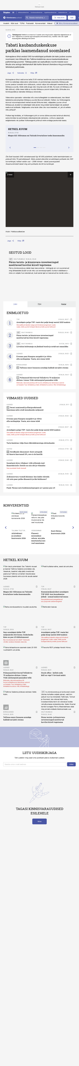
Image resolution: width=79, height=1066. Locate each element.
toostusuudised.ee (36, 12)
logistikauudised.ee (50, 12)
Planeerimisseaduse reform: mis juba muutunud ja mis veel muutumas (38, 538)
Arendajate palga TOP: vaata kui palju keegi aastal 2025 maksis (43, 322)
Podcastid (30, 23)
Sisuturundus (19, 259)
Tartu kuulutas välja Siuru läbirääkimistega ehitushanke (31, 443)
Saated (9, 449)
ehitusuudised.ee (23, 12)
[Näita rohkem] (70, 12)
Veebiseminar (36, 530)
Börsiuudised (21, 365)
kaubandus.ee (62, 12)
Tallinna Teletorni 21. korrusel (24, 530)
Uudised (19, 353)
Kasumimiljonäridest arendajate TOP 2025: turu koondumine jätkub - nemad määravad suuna (55, 594)
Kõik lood (14, 23)
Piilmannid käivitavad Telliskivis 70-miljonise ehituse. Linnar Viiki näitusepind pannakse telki (17, 675)
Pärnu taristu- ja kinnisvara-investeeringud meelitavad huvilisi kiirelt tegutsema (34, 263)
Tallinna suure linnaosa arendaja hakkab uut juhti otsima (44, 368)
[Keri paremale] (69, 148)
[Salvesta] (71, 319)
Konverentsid (40, 23)
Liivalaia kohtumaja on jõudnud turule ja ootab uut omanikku (42, 346)
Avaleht (6, 23)
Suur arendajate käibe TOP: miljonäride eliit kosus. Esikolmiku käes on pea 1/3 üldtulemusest (18, 634)
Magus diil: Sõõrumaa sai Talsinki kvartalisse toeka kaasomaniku (36, 135)
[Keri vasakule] (10, 148)
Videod (49, 23)
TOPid (22, 23)
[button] (34, 764)
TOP (18, 319)
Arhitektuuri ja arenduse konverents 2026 (19, 535)
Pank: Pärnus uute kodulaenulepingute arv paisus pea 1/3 (31, 488)
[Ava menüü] (13, 12)
